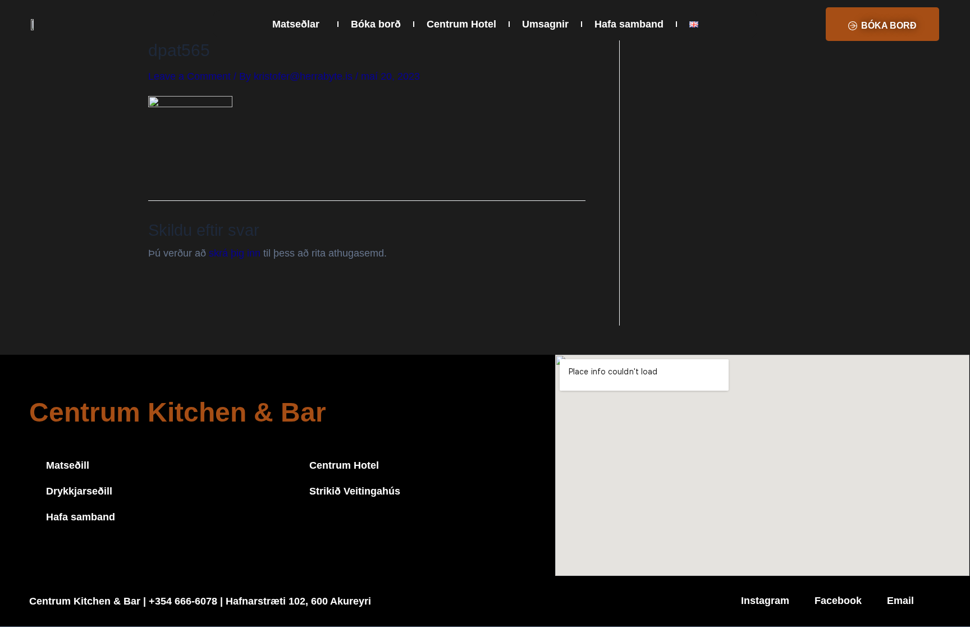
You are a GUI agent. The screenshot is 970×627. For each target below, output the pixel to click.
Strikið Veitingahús (354, 491)
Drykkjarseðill (79, 491)
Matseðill (67, 465)
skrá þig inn (234, 253)
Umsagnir (545, 24)
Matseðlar (295, 24)
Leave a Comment (189, 76)
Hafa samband (629, 24)
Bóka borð (376, 24)
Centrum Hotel (461, 24)
